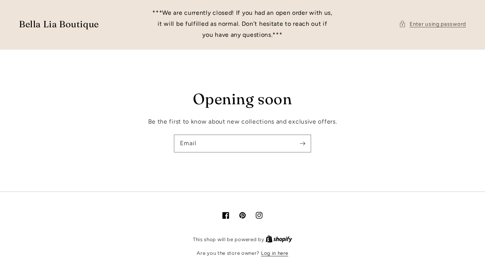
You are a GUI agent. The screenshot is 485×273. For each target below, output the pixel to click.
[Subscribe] (302, 143)
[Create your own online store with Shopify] (279, 239)
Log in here (274, 253)
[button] (432, 24)
